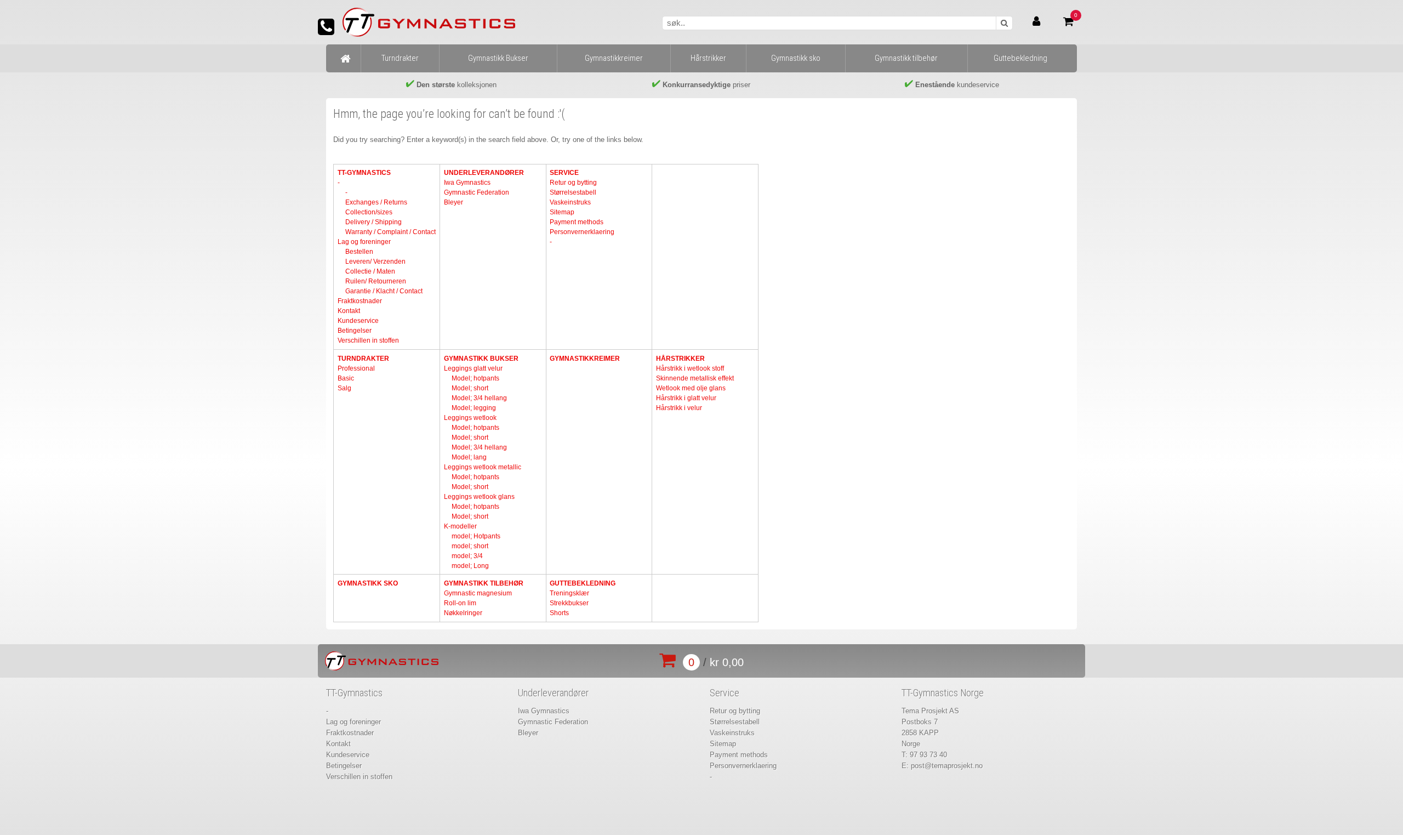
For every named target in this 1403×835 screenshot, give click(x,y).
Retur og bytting (573, 182)
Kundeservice (358, 321)
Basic (346, 378)
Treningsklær (569, 593)
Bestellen (359, 251)
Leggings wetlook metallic (482, 467)
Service (564, 173)
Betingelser (355, 330)
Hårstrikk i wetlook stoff (690, 368)
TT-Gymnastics (364, 173)
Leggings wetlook (470, 418)
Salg (344, 388)
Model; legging (474, 408)
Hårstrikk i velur (679, 408)
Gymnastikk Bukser (481, 358)
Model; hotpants (475, 378)
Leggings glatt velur (473, 368)
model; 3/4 (467, 556)
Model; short (470, 388)
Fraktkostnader (360, 301)
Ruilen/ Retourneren (375, 281)
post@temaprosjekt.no (947, 766)
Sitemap (562, 212)
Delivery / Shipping (373, 222)
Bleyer (453, 202)
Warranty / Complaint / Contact (390, 232)
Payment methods (576, 222)
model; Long (470, 566)
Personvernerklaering (582, 232)
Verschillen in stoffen (368, 340)
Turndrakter (363, 358)
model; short (470, 546)
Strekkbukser (569, 603)
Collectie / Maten (370, 271)
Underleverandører (484, 173)
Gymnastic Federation (476, 192)
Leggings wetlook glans (479, 497)
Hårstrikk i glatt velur (686, 398)
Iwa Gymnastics (467, 182)
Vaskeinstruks (570, 202)
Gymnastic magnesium (478, 593)
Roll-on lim (460, 603)
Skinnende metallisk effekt (695, 378)
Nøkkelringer (463, 613)
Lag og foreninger (364, 242)
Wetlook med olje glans (691, 388)
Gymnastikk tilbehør (483, 583)
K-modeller (460, 526)
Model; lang (469, 457)
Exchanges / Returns (376, 202)
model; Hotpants (476, 536)
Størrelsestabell (573, 192)
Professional (356, 368)
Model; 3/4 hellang (479, 398)
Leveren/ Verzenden (375, 261)
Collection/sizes (368, 212)
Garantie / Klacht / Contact (384, 291)
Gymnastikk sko (368, 583)
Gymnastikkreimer (585, 358)
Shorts (559, 613)
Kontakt (349, 311)
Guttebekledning (582, 583)
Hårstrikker (680, 358)
